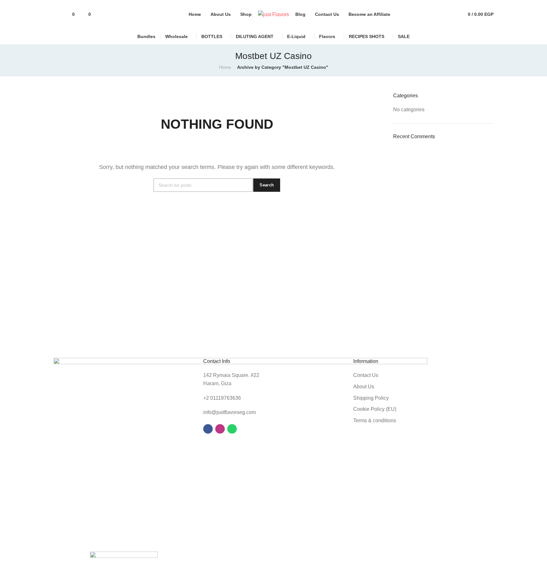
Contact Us (365, 375)
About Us (363, 386)
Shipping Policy (371, 398)
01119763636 (225, 398)
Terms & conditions (374, 420)
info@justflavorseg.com (229, 412)
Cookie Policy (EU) (374, 409)
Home (225, 67)
